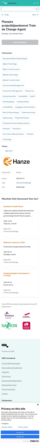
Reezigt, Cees (7, 33)
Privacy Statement (8, 389)
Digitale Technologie (10, 75)
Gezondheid (22, 96)
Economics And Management (13, 85)
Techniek (30, 134)
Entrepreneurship (9, 96)
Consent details (6, 427)
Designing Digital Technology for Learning (16, 274)
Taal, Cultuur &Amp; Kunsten (13, 134)
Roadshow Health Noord (13, 206)
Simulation (16, 128)
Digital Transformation (11, 69)
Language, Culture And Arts (25, 107)
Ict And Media (7, 107)
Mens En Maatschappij (11, 112)
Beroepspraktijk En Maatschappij (15, 58)
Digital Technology (10, 64)
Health (32, 96)
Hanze (18, 172)
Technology (7, 139)
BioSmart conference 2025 (14, 242)
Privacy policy (23, 427)
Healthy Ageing (8, 102)
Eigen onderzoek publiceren (12, 368)
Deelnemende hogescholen (12, 381)
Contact (5, 394)
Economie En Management (12, 91)
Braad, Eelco (18, 33)
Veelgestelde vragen (9, 385)
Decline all (20, 437)
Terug (6, 15)
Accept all (20, 432)
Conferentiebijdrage (23, 183)
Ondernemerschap (28, 112)
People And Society (22, 118)
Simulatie (6, 128)
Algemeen (7, 229)
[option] (20, 320)
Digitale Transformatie (11, 80)
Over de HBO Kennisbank (11, 363)
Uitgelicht (5, 372)
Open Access (6, 376)
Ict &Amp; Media (23, 102)
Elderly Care (29, 91)
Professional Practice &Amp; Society (16, 123)
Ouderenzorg (7, 118)
